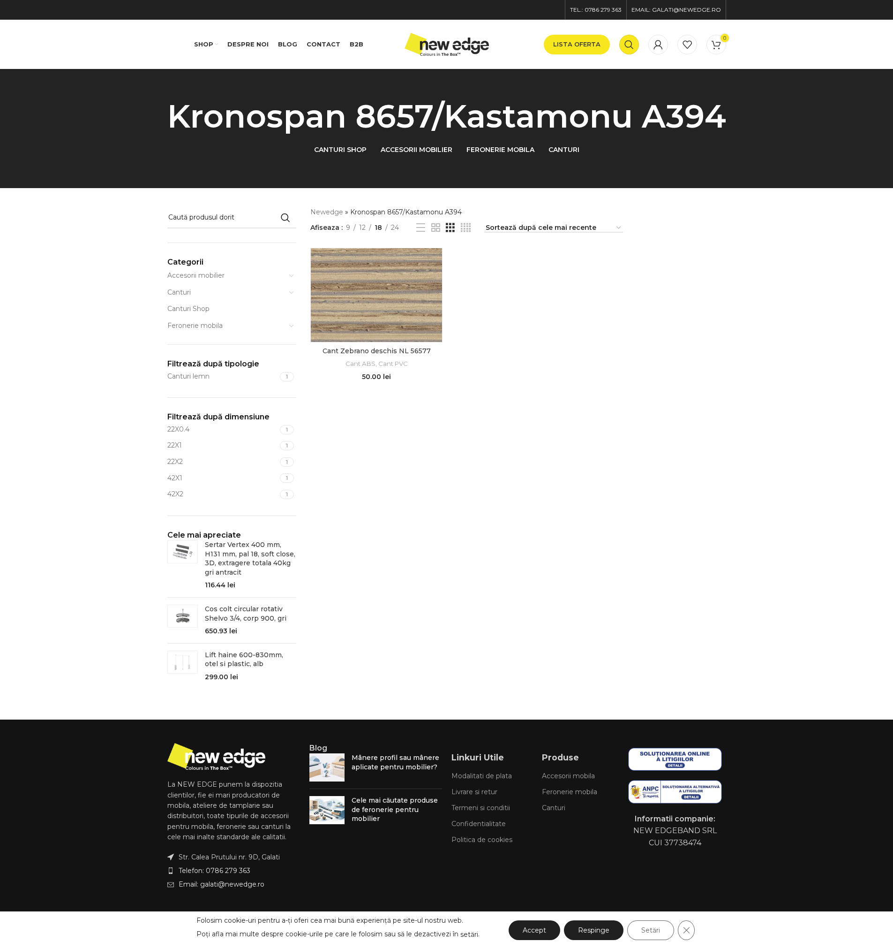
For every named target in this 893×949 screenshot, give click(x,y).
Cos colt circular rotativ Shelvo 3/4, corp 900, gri (245, 614)
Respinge (593, 930)
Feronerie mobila (195, 325)
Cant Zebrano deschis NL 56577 (377, 351)
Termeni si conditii (480, 808)
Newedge (326, 212)
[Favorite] (687, 44)
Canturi (179, 292)
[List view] (420, 228)
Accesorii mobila (568, 776)
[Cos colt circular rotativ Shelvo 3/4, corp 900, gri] (182, 620)
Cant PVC (393, 363)
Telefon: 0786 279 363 (214, 870)
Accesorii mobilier (196, 275)
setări (469, 934)
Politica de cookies (481, 839)
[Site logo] (447, 43)
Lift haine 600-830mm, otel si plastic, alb (244, 659)
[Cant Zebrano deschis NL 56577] (376, 295)
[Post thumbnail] (327, 767)
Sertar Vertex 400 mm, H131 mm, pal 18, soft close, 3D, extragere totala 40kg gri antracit (250, 558)
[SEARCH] (285, 217)
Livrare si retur (474, 792)
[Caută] (629, 44)
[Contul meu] (658, 44)
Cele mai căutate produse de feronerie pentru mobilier (395, 809)
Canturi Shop (188, 308)
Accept (534, 930)
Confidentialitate (478, 824)
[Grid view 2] (435, 228)
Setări (650, 930)
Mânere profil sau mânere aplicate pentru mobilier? (395, 762)
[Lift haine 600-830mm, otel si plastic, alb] (182, 666)
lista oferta (576, 44)
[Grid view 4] (466, 228)
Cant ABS (360, 363)
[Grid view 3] (450, 228)
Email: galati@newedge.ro (221, 884)
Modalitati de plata (481, 776)
